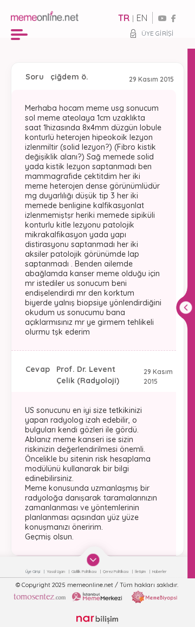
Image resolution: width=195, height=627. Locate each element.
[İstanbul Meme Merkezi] (97, 597)
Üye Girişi (157, 33)
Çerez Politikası (116, 571)
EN (141, 17)
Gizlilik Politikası (85, 571)
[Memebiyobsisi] (154, 597)
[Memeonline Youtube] (162, 18)
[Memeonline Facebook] (173, 18)
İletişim (141, 571)
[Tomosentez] (40, 597)
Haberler (159, 571)
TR (123, 17)
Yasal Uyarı (56, 571)
